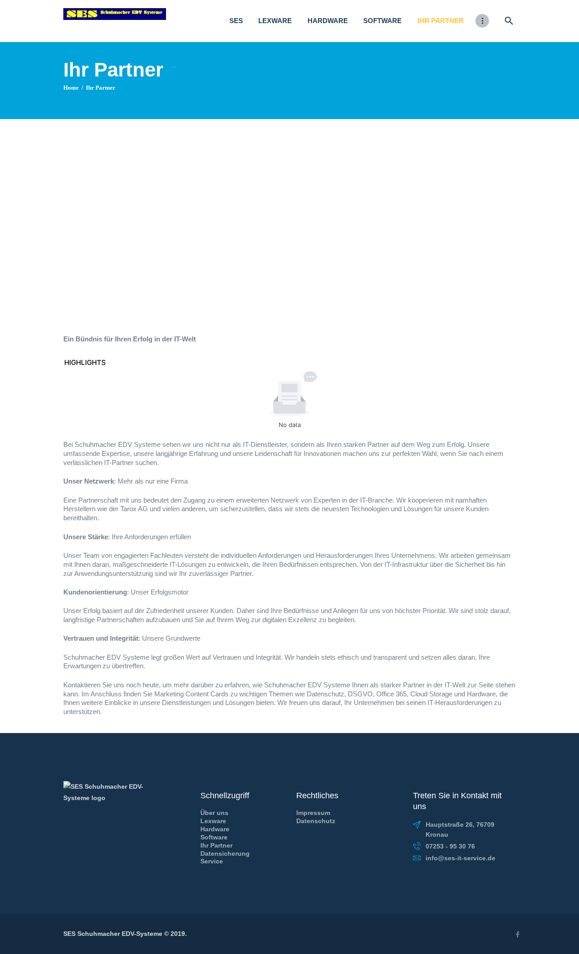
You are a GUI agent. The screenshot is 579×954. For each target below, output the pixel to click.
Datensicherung (225, 853)
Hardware (214, 829)
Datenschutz (315, 821)
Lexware (213, 821)
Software (214, 837)
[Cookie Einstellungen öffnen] (20, 942)
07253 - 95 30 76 (450, 846)
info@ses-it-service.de (460, 858)
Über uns (214, 812)
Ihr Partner (216, 845)
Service (211, 861)
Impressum (313, 812)
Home (71, 87)
